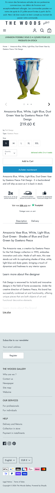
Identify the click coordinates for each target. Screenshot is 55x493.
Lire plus (7, 312)
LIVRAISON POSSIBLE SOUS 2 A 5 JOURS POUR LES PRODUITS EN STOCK (27, 39)
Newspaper (8, 383)
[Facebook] (5, 444)
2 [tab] (27, 104)
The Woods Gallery (24, 485)
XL (29, 143)
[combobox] (10, 152)
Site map (7, 387)
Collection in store (11, 428)
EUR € (24, 460)
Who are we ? (9, 374)
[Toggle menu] (4, 30)
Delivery (35, 221)
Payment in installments (14, 433)
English (8, 460)
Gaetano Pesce (12, 133)
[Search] (42, 29)
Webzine (7, 392)
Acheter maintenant (28, 169)
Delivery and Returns (12, 424)
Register (13, 355)
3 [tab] (31, 104)
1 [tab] (24, 104)
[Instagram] (10, 444)
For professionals (11, 405)
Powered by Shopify (39, 485)
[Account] (35, 29)
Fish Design (9, 130)
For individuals (10, 410)
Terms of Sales (19, 482)
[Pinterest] (14, 444)
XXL (36, 143)
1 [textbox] (5, 153)
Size (4, 138)
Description (21, 221)
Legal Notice (7, 482)
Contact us (8, 378)
